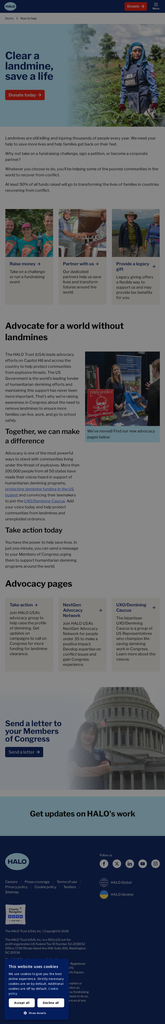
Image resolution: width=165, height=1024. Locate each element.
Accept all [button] (21, 1003)
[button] (36, 1012)
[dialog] (36, 989)
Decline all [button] (51, 1003)
